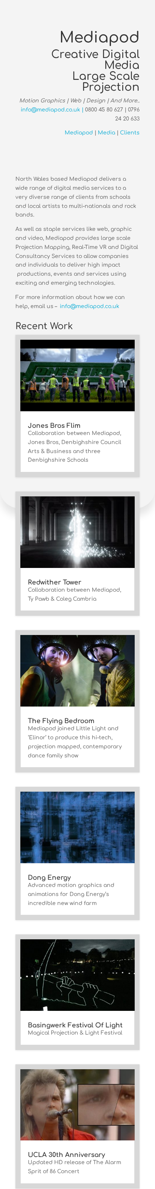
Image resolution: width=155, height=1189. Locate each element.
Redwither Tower (54, 582)
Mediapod (79, 133)
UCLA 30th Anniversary (66, 1154)
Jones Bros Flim (54, 425)
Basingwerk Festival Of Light (75, 1025)
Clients (130, 133)
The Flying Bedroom (61, 721)
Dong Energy (49, 877)
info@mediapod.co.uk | (53, 110)
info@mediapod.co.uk (89, 306)
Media (106, 133)
